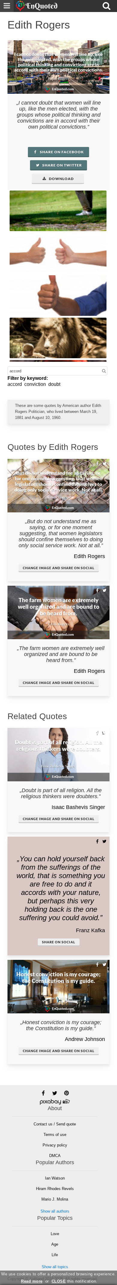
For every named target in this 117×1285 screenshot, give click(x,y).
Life (55, 1255)
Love (55, 1234)
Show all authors (54, 1211)
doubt (54, 384)
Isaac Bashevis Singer (78, 807)
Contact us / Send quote (55, 1124)
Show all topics (55, 1267)
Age (54, 1244)
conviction (35, 384)
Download (61, 178)
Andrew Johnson (85, 1039)
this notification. (75, 1281)
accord (15, 384)
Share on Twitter (61, 165)
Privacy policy (55, 1145)
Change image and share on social (58, 568)
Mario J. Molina (54, 1199)
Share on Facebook (61, 152)
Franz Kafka (90, 930)
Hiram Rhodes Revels (55, 1188)
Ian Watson (55, 1178)
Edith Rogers (89, 556)
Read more (32, 1281)
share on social (58, 942)
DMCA (55, 1155)
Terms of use (55, 1134)
